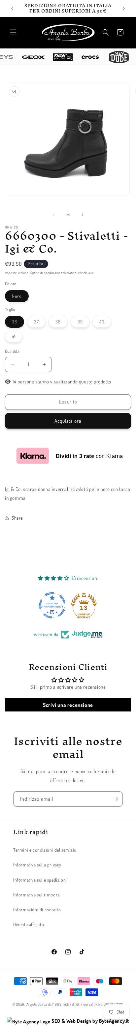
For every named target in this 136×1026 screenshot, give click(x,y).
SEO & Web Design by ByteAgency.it (90, 1021)
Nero (20, 297)
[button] (13, 32)
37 (40, 323)
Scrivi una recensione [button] (68, 705)
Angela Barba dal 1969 (44, 1004)
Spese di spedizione (45, 273)
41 (17, 338)
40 (105, 323)
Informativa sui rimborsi (36, 894)
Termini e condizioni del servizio (45, 850)
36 (18, 323)
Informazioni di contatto (37, 909)
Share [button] (17, 518)
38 (61, 323)
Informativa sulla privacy (37, 864)
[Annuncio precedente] (12, 8)
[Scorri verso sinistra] (53, 214)
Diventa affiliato (28, 924)
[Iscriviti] (115, 799)
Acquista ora (68, 421)
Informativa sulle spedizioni (40, 880)
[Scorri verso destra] (82, 214)
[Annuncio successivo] (124, 8)
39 (84, 323)
